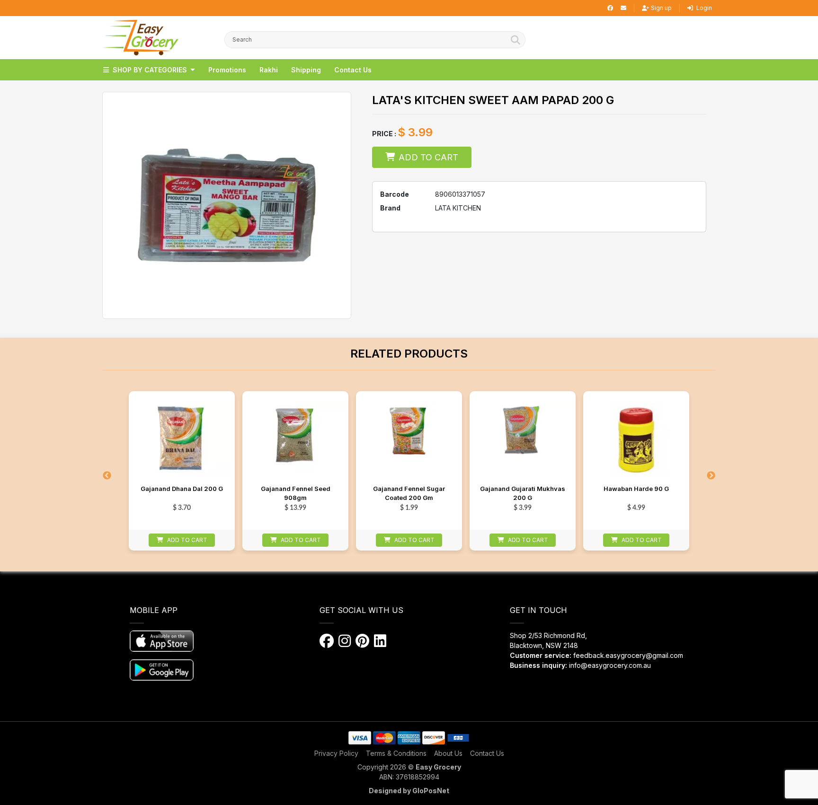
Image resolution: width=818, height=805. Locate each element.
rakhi (268, 70)
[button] (140, 37)
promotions (227, 70)
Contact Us (487, 753)
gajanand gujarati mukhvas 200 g (522, 493)
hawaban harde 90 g (636, 488)
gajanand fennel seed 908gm (295, 493)
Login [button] (703, 7)
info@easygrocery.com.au (610, 665)
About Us (448, 753)
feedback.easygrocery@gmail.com (628, 655)
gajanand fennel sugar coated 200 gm (409, 493)
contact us (353, 70)
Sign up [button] (661, 7)
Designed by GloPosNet (409, 791)
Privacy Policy (336, 753)
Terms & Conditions (396, 753)
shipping (306, 70)
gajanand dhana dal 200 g (182, 488)
